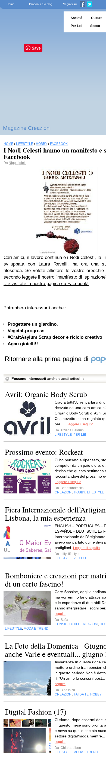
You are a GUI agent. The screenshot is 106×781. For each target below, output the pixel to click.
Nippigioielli (17, 163)
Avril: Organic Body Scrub (46, 394)
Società (76, 18)
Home (10, 4)
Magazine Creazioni (27, 128)
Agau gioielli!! (23, 343)
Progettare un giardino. (33, 324)
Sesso (95, 26)
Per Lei (76, 26)
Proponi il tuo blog (40, 4)
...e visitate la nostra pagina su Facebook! (46, 283)
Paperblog (30, 21)
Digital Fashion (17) (35, 711)
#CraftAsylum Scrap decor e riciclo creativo (55, 337)
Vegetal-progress (26, 330)
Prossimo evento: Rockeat (44, 452)
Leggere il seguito (80, 424)
